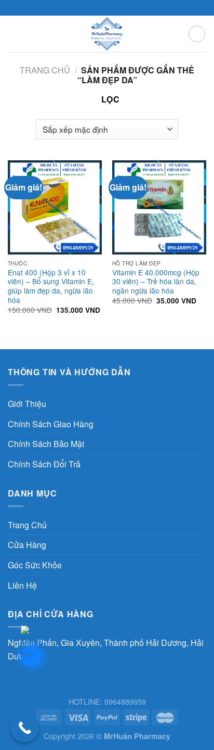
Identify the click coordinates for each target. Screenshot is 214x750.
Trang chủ (45, 70)
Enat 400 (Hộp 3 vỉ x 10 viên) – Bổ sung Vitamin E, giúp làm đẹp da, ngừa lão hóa (51, 286)
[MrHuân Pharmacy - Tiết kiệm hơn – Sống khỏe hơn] (107, 34)
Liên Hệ (22, 585)
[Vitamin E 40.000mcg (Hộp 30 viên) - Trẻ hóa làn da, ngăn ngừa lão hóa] (159, 207)
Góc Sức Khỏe (35, 565)
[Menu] (14, 33)
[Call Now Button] (24, 728)
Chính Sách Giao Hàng (50, 424)
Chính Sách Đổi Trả (44, 464)
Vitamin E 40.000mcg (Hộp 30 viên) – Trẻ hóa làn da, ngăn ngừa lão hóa (155, 282)
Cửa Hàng (27, 545)
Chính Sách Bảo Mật (46, 444)
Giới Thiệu (27, 404)
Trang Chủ (27, 525)
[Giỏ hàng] (197, 34)
